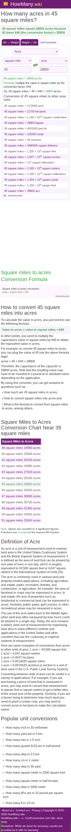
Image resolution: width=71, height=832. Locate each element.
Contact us (22, 810)
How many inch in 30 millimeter (27, 727)
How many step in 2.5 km (22, 754)
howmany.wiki (15, 195)
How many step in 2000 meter (26, 787)
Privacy (36, 810)
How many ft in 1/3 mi (20, 803)
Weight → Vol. (29, 42)
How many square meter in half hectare (32, 780)
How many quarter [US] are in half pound (33, 746)
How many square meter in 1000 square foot (35, 772)
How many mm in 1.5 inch (23, 739)
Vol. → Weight (11, 42)
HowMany (26, 4)
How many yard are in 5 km (24, 733)
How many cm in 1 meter (22, 760)
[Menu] (5, 4)
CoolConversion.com (37, 818)
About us (7, 810)
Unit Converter (48, 42)
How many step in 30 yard (23, 766)
